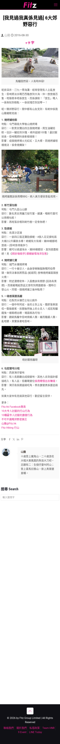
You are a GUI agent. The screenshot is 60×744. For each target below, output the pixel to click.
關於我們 (21, 728)
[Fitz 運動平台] (30, 5)
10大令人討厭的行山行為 (15, 410)
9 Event (22, 732)
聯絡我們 (9, 728)
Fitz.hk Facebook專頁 (13, 406)
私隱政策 (34, 728)
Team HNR (48, 728)
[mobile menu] (55, 5)
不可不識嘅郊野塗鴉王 (14, 419)
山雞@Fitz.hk (8, 423)
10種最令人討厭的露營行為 (16, 415)
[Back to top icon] (30, 711)
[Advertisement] (30, 535)
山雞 (7, 35)
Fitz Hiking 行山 (10, 427)
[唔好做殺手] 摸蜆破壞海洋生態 (29, 253)
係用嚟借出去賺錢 (45, 381)
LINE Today (35, 732)
